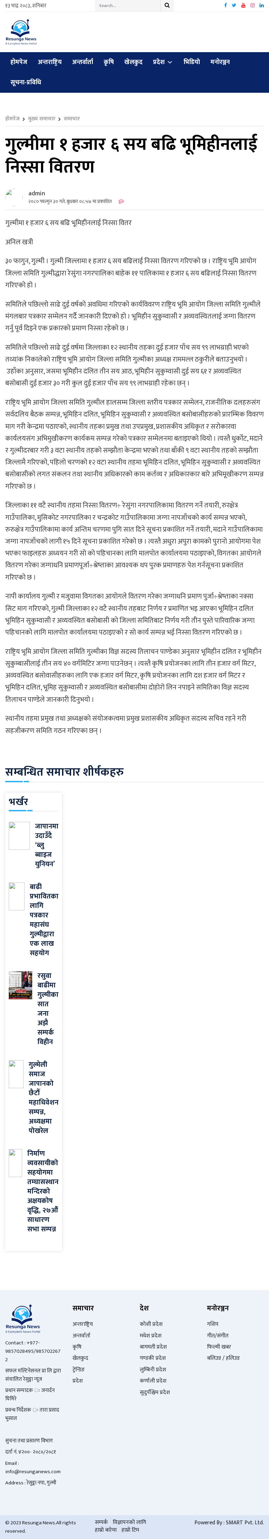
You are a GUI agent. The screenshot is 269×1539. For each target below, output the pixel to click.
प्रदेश (159, 62)
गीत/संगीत (217, 1336)
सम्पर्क (101, 1522)
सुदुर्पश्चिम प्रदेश (155, 1392)
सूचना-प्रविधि (26, 82)
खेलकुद (133, 62)
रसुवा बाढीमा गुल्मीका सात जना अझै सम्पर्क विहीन (47, 1009)
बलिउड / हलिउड (223, 1358)
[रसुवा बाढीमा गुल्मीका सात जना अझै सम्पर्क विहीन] (20, 985)
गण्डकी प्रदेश (153, 1358)
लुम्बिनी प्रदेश (153, 1369)
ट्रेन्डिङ (79, 1369)
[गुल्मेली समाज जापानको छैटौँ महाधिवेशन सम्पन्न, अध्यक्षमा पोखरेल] (16, 1074)
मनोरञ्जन (220, 62)
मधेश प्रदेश (150, 1336)
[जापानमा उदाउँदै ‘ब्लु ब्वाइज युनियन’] (19, 835)
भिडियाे (192, 62)
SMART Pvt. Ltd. (245, 1522)
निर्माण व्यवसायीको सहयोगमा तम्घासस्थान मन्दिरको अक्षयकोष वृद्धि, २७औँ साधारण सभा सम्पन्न (42, 1191)
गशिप (213, 1324)
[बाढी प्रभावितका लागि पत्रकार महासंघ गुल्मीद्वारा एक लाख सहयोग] (17, 896)
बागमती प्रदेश (153, 1347)
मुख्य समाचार (41, 119)
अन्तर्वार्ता (82, 62)
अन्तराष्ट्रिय (50, 62)
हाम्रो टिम (130, 1530)
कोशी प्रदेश (151, 1324)
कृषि (109, 62)
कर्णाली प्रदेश (153, 1381)
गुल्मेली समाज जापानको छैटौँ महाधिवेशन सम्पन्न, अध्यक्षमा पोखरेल (43, 1098)
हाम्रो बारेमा (106, 1530)
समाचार (72, 119)
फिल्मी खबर (219, 1347)
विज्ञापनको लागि (129, 1522)
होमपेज (19, 62)
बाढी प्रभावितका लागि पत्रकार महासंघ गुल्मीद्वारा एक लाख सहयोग (44, 920)
